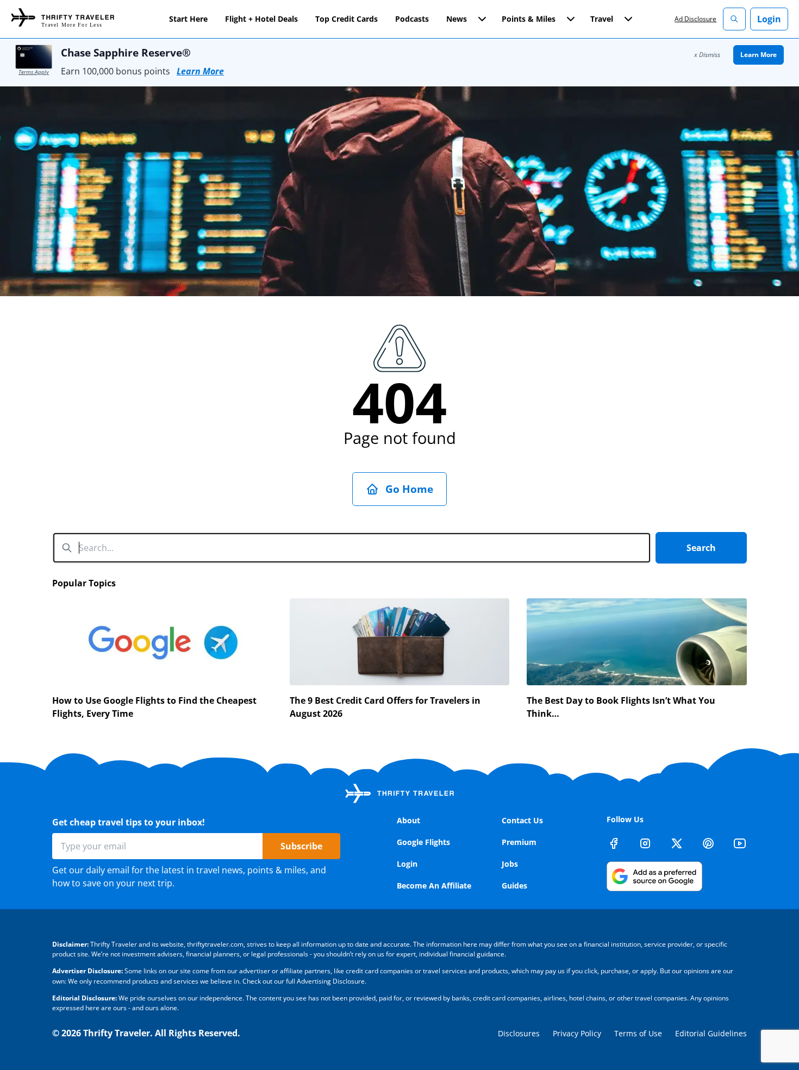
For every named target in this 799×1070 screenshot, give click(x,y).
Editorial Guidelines (711, 1033)
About (408, 820)
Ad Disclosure (695, 18)
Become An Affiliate (434, 885)
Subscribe (301, 846)
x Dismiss (707, 54)
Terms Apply (33, 72)
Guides (514, 885)
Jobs (510, 864)
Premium (519, 842)
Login (769, 19)
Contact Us (522, 820)
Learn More (200, 71)
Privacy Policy (577, 1033)
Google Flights (423, 842)
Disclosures (519, 1033)
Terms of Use (638, 1033)
